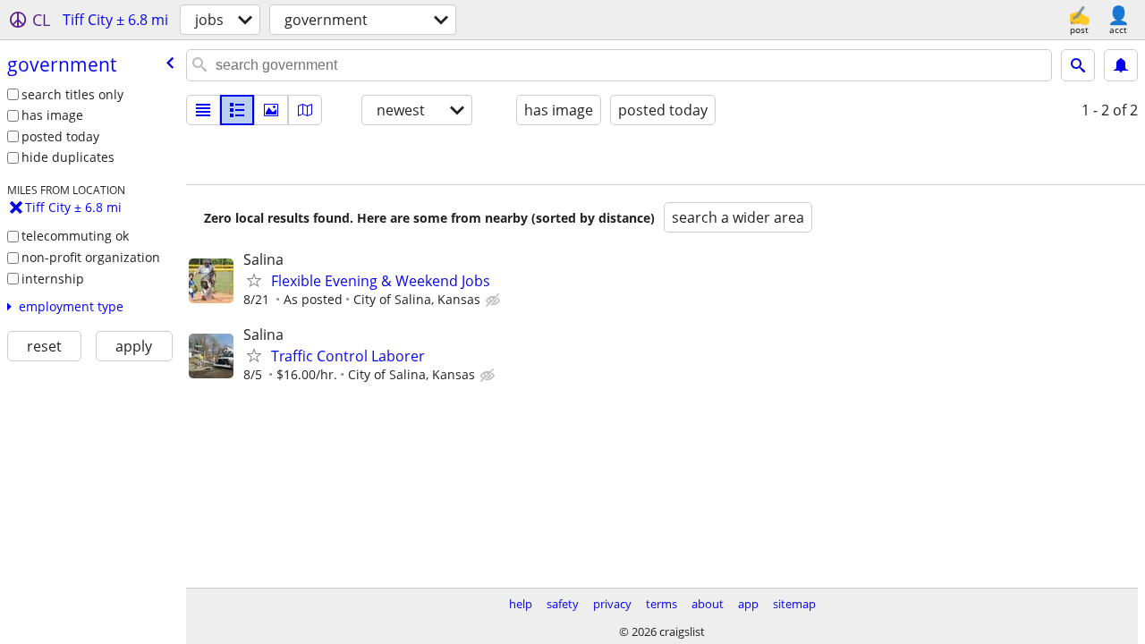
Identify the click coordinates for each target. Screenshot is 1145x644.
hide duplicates (67, 156)
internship (52, 278)
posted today (60, 136)
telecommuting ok (75, 235)
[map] (305, 110)
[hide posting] (494, 300)
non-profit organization (90, 257)
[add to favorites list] (254, 280)
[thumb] (237, 110)
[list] (203, 110)
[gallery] (271, 110)
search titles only (72, 94)
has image (52, 114)
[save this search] (1121, 65)
